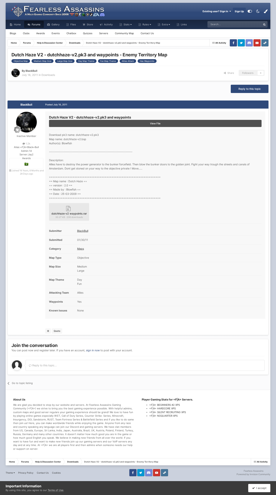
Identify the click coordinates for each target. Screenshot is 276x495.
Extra (165, 24)
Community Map (124, 33)
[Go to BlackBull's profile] (15, 73)
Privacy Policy (25, 472)
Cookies (56, 472)
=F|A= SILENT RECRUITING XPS (167, 412)
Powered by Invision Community (253, 474)
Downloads (48, 74)
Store (89, 24)
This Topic (250, 24)
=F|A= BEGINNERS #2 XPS (164, 404)
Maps (80, 248)
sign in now (93, 350)
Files (73, 24)
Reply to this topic (249, 88)
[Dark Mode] (258, 11)
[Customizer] (250, 11)
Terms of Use (55, 490)
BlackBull (26, 104)
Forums (35, 24)
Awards (40, 33)
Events (56, 33)
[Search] (264, 24)
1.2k (27, 143)
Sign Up (239, 11)
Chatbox (71, 33)
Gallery (55, 24)
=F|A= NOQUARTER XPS (163, 415)
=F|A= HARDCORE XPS (162, 408)
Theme (10, 472)
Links (183, 24)
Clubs (26, 33)
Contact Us (147, 33)
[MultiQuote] (48, 331)
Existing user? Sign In (216, 11)
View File (155, 123)
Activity (108, 24)
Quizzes (87, 33)
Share (230, 72)
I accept (260, 488)
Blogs (13, 33)
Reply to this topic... (44, 365)
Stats (126, 24)
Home (17, 24)
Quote (57, 330)
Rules (146, 24)
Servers (103, 33)
